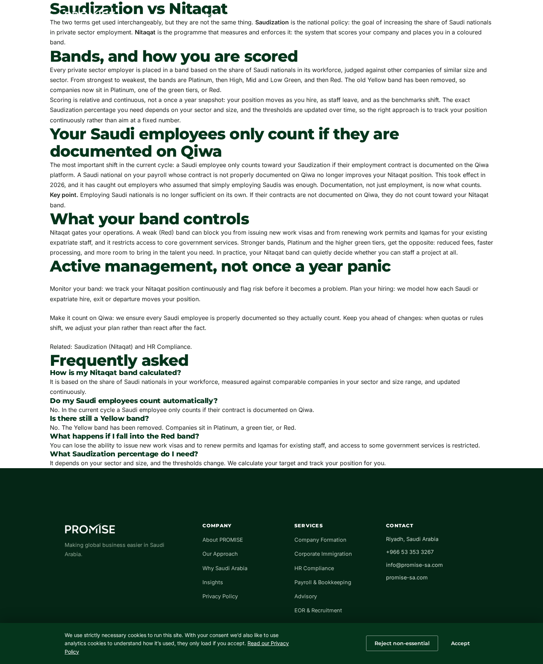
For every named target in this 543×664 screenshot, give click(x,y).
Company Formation (320, 540)
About (211, 14)
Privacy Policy (220, 596)
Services (248, 14)
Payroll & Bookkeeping (322, 582)
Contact (321, 14)
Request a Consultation (433, 14)
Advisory (305, 596)
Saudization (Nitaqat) (103, 346)
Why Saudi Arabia (224, 568)
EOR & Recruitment (318, 610)
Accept (460, 643)
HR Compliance (168, 346)
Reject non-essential (402, 643)
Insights (285, 14)
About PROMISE (222, 540)
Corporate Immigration (323, 554)
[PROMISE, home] (90, 14)
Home (180, 14)
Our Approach (220, 554)
